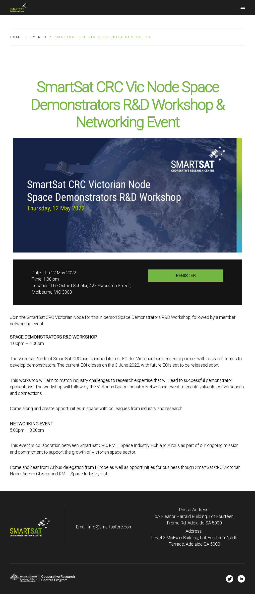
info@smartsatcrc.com (110, 526)
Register (186, 275)
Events (38, 37)
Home (16, 37)
